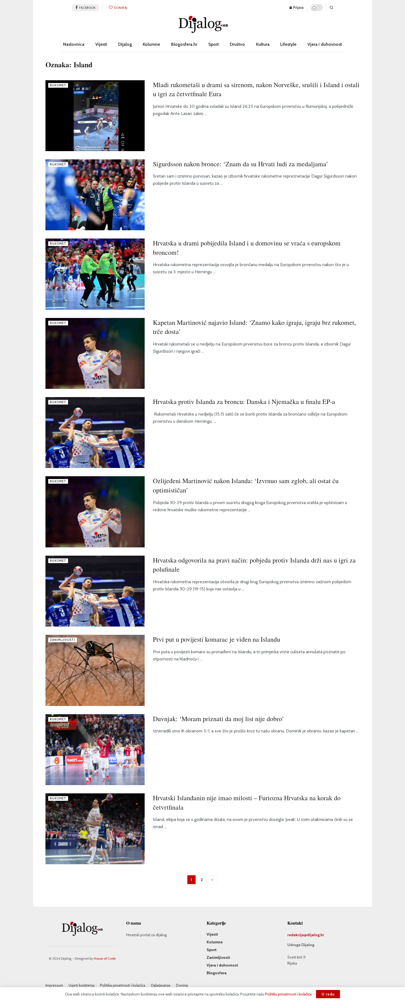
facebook (87, 8)
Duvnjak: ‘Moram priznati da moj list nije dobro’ (218, 718)
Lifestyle (288, 44)
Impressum (54, 985)
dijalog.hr (315, 934)
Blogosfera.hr (184, 44)
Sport (213, 44)
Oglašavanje (161, 985)
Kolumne (151, 44)
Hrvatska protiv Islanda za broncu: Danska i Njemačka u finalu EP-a (244, 401)
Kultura (262, 44)
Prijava (298, 7)
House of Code (105, 958)
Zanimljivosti (62, 640)
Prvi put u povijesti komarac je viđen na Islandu (216, 639)
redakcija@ (297, 934)
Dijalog (125, 44)
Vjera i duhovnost (324, 44)
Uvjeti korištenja (81, 985)
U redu (328, 994)
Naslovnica (73, 44)
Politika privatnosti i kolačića (122, 985)
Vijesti (101, 44)
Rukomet (58, 85)
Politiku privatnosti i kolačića (288, 994)
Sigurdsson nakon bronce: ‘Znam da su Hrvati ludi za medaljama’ (240, 163)
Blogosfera (216, 972)
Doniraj (121, 8)
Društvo (237, 44)
